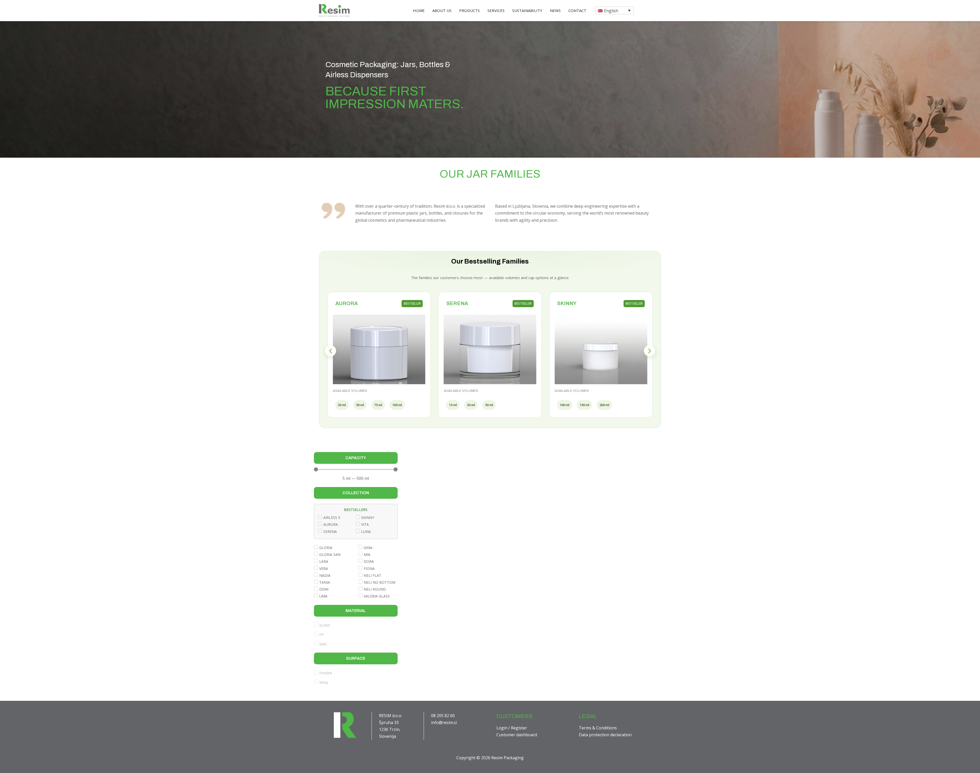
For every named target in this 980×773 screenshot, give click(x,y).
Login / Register (511, 728)
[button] (614, 10)
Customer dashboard (516, 735)
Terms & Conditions (598, 728)
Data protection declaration (605, 735)
